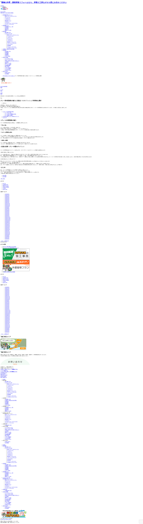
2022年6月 (7, 238)
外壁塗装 (6, 27)
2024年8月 (7, 222)
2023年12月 (7, 231)
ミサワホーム (7, 19)
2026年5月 (7, 197)
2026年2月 (7, 201)
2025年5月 (7, 211)
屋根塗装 (6, 29)
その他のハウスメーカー (12, 47)
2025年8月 (7, 208)
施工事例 (4, 31)
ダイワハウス (7, 17)
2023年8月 (7, 236)
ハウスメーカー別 (8, 33)
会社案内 (4, 50)
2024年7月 (7, 223)
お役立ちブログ (8, 70)
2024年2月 (7, 229)
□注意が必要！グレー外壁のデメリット (11, 116)
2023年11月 (7, 232)
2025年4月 (7, 212)
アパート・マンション (9, 24)
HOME (4, 379)
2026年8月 (7, 194)
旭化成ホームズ (8, 20)
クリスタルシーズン (9, 58)
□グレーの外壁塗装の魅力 (8, 111)
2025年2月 (7, 215)
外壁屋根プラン (6, 25)
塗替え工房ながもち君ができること (12, 60)
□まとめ (5, 117)
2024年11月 (7, 218)
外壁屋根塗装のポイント (8, 14)
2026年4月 (7, 198)
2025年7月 (7, 209)
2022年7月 (7, 237)
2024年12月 (7, 217)
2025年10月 (7, 205)
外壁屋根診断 (7, 65)
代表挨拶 (6, 52)
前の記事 (4, 175)
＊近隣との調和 (9, 115)
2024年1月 (7, 230)
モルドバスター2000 (9, 59)
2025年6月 (7, 210)
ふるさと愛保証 (8, 67)
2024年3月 (7, 228)
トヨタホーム (7, 18)
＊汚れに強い (8, 112)
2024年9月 (7, 221)
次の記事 (4, 176)
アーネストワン (10, 36)
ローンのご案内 (8, 64)
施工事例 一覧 (8, 32)
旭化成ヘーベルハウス (11, 456)
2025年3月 (7, 214)
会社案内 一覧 (8, 51)
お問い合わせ (5, 71)
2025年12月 (7, 203)
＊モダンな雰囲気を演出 (10, 114)
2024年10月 (7, 220)
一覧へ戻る (2, 178)
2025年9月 (7, 207)
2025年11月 (7, 204)
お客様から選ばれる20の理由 (8, 49)
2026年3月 (7, 293)
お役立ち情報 (5, 57)
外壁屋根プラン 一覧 (9, 26)
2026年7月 (7, 195)
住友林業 (9, 45)
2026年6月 (7, 196)
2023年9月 (7, 235)
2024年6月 (7, 224)
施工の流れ (7, 66)
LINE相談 (7, 73)
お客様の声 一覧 (8, 425)
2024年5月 (7, 225)
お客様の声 (5, 489)
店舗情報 (6, 54)
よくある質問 (7, 69)
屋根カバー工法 (8, 30)
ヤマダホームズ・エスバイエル (11, 23)
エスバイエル (10, 44)
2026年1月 (7, 202)
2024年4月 (7, 227)
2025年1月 (7, 216)
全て (4, 183)
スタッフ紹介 (7, 56)
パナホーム (9, 37)
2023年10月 (7, 234)
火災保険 (6, 496)
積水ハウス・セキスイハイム (11, 16)
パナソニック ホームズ (11, 43)
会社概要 (6, 53)
